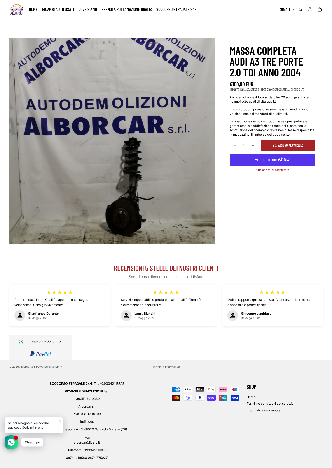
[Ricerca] (300, 9)
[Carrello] (320, 9)
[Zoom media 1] (112, 141)
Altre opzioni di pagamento (272, 169)
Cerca (251, 397)
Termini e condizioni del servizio (270, 403)
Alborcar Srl (27, 366)
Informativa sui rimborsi (264, 410)
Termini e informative (166, 366)
